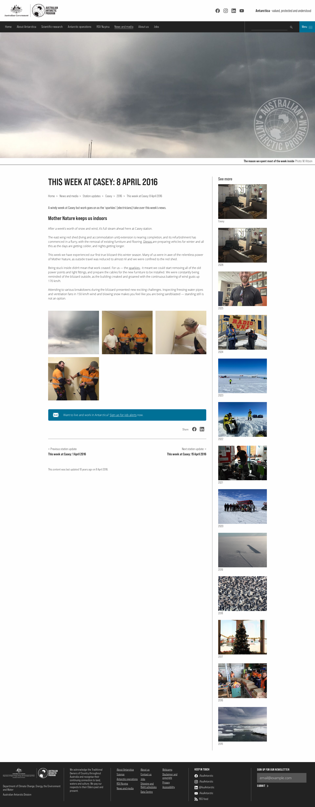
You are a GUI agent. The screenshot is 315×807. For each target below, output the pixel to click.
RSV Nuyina (103, 27)
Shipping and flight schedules (149, 785)
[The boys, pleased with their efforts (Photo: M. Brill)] (127, 332)
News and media (123, 27)
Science (121, 774)
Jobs (156, 27)
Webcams (167, 769)
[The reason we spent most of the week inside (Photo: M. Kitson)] (73, 332)
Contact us (146, 774)
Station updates (92, 196)
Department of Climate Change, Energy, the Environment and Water (32, 787)
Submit (261, 786)
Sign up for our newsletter (273, 769)
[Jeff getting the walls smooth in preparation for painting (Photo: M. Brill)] (180, 332)
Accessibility (168, 787)
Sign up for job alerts (123, 415)
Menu (305, 27)
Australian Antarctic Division (17, 794)
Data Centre (147, 792)
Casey (108, 196)
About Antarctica (26, 27)
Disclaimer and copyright (169, 776)
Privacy (166, 782)
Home (8, 27)
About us (143, 27)
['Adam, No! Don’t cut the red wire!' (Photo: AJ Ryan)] (73, 379)
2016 (119, 196)
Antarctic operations (79, 27)
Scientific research (52, 27)
